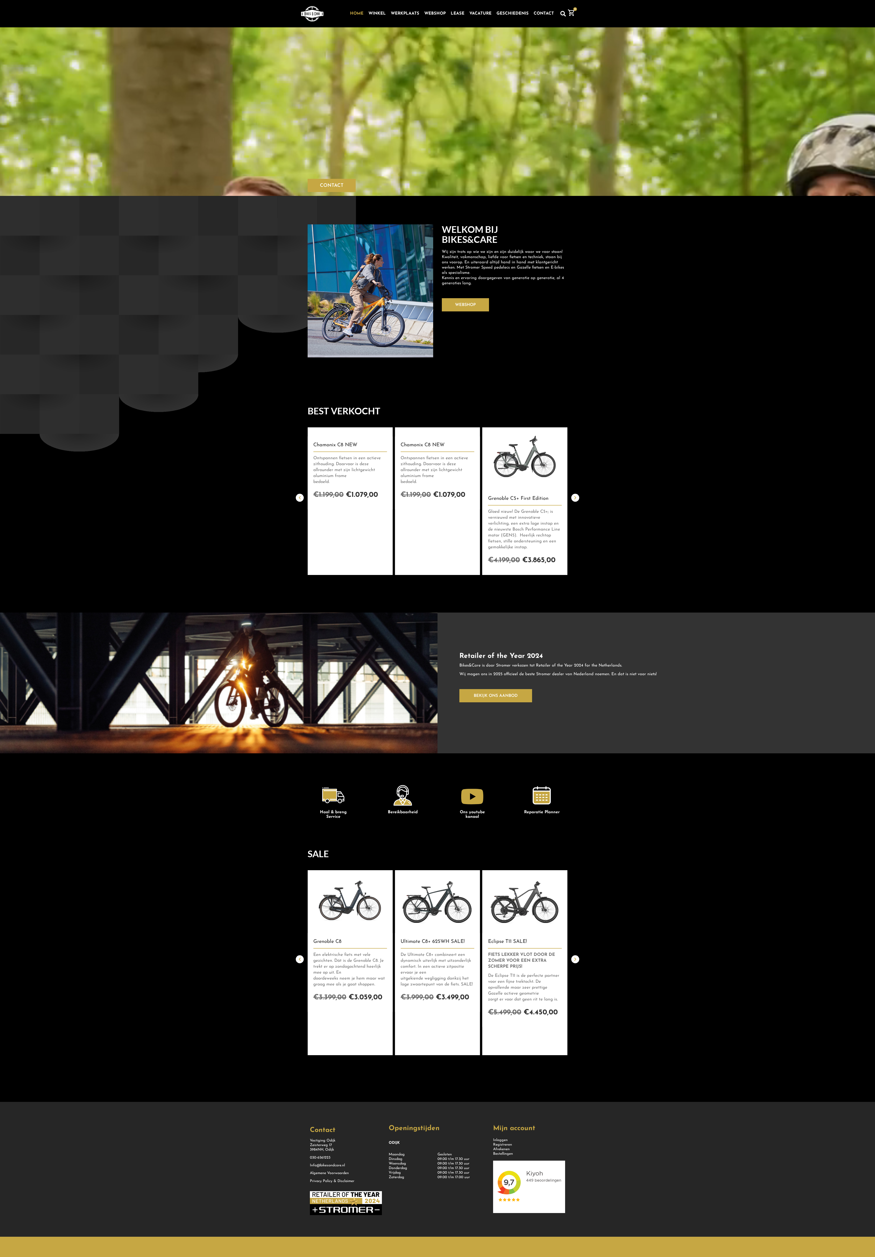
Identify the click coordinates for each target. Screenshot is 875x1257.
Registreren (502, 1145)
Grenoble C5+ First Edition (343, 498)
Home (356, 14)
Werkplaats (405, 14)
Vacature (480, 14)
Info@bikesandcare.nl (327, 1165)
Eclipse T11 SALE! (332, 941)
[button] (563, 13)
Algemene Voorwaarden (329, 1173)
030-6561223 (320, 1158)
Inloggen (500, 1140)
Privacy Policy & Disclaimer (332, 1181)
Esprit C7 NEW (505, 445)
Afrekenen (501, 1149)
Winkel (377, 14)
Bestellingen (503, 1154)
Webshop (435, 14)
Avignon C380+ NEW (425, 498)
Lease (457, 14)
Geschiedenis (513, 14)
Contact (544, 14)
